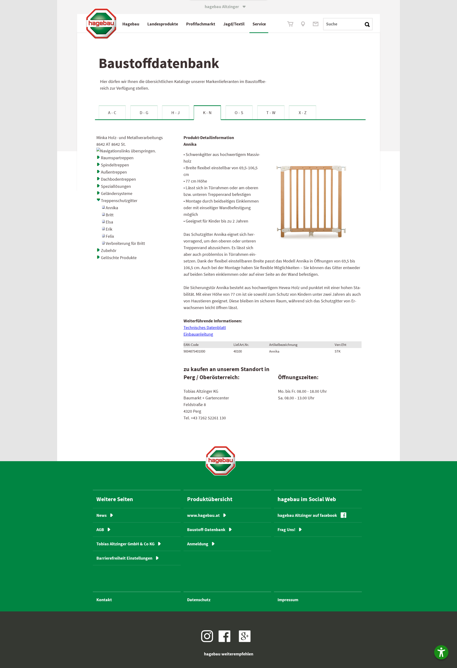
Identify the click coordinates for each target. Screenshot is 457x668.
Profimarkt (200, 24)
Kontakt (104, 599)
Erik (109, 229)
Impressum (288, 599)
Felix (110, 236)
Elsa (109, 222)
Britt (110, 215)
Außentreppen (114, 172)
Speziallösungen (116, 186)
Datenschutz (198, 599)
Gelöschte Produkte (119, 257)
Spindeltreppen (115, 165)
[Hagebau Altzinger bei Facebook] (226, 640)
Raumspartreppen (117, 157)
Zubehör (108, 250)
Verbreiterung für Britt (125, 243)
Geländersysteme (116, 193)
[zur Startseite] (220, 460)
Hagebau (130, 24)
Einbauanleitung (198, 334)
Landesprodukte (162, 24)
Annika (112, 207)
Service (259, 24)
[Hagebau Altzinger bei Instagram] (209, 640)
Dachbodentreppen (118, 179)
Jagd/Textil (233, 24)
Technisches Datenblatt (205, 327)
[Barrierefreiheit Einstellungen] (441, 652)
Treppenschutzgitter (119, 200)
